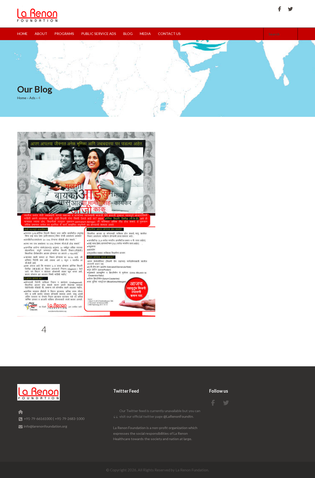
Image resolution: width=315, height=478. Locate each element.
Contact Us (169, 33)
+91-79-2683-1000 (69, 418)
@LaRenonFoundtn (178, 416)
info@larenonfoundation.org (45, 426)
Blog (128, 33)
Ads (32, 98)
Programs (64, 33)
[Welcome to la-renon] (38, 14)
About (41, 33)
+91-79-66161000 (38, 418)
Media (145, 33)
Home (22, 33)
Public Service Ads (98, 33)
